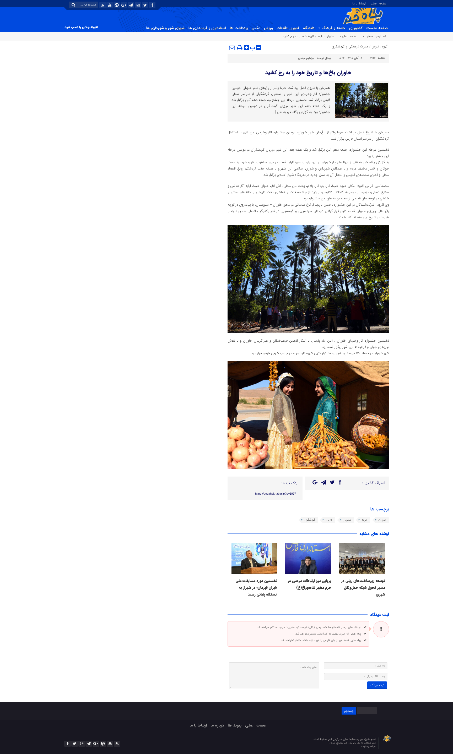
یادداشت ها (239, 28)
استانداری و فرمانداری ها (207, 28)
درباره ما (217, 725)
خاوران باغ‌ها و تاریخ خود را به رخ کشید (308, 73)
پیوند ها (234, 725)
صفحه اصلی (378, 3)
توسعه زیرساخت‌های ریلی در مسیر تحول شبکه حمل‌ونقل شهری (363, 588)
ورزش (268, 28)
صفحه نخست (377, 28)
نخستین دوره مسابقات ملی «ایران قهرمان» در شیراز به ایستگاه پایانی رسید (256, 588)
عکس (256, 28)
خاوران (382, 520)
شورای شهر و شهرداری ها (165, 28)
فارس (375, 46)
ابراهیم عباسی (306, 58)
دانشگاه (309, 28)
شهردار (347, 520)
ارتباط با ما (359, 3)
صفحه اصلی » (348, 36)
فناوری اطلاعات (288, 28)
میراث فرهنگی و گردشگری (350, 46)
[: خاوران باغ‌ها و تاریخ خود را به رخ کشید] (232, 47)
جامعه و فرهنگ (333, 28)
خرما (365, 520)
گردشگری (310, 520)
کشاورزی (355, 28)
